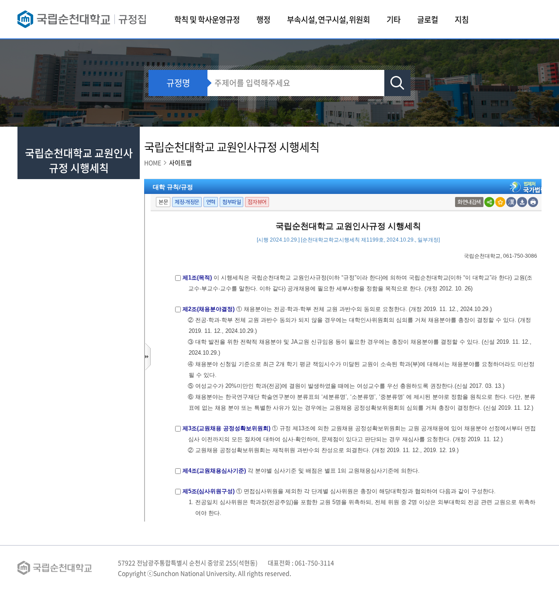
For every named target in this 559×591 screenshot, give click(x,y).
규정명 (178, 82)
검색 (397, 83)
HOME (152, 162)
